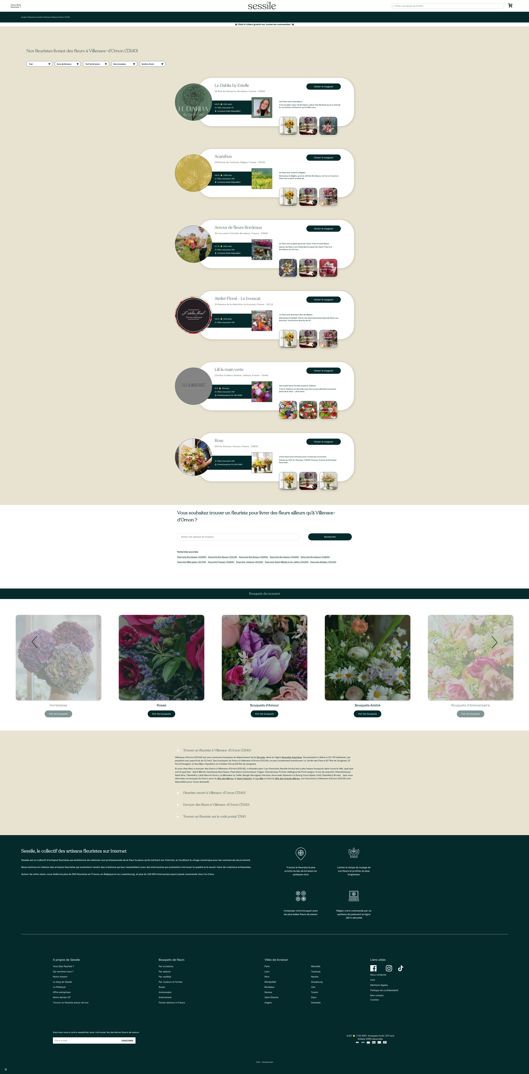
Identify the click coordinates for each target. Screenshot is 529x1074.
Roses (162, 987)
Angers (268, 1002)
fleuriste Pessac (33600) (221, 562)
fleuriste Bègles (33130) (323, 562)
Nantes (314, 976)
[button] (5, 1069)
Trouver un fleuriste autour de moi (70, 1002)
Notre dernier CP (62, 997)
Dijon (313, 997)
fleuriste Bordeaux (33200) (253, 557)
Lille (313, 987)
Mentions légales (379, 985)
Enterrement (165, 997)
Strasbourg (317, 981)
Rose (219, 440)
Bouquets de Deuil (264, 705)
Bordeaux (269, 987)
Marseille (315, 966)
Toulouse (315, 971)
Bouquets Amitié (58, 705)
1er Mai (259, 778)
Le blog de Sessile (62, 981)
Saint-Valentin (244, 778)
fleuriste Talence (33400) (249, 562)
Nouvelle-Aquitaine (292, 757)
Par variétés (165, 976)
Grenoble (316, 1002)
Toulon (314, 992)
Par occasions (166, 966)
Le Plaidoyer (59, 987)
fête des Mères (225, 778)
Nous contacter (378, 974)
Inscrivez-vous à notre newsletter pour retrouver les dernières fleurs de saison (96, 1032)
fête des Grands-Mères (287, 778)
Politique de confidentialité (384, 990)
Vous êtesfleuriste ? (16, 6)
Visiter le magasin (323, 86)
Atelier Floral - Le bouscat (238, 298)
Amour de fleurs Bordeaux (238, 227)
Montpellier (270, 981)
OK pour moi (51, 1060)
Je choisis (31, 1060)
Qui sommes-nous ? (63, 971)
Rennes (268, 992)
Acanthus (223, 156)
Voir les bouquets (58, 714)
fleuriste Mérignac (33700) (191, 562)
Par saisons (165, 971)
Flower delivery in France (172, 1002)
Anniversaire (165, 992)
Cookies (374, 999)
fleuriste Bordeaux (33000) (191, 557)
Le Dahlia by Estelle (232, 85)
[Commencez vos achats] (510, 6)
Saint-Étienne (271, 997)
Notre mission (60, 976)
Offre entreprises (62, 992)
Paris (267, 966)
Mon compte (377, 995)
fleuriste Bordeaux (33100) (222, 557)
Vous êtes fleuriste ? (63, 966)
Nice (266, 976)
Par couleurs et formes (170, 981)
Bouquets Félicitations (367, 705)
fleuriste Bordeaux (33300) (284, 557)
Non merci (12, 1060)
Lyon (266, 971)
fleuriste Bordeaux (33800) (315, 557)
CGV (372, 980)
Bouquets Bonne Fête (470, 705)
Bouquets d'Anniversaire (161, 705)
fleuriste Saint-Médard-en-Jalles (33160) (287, 562)
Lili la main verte (229, 369)
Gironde (261, 757)
